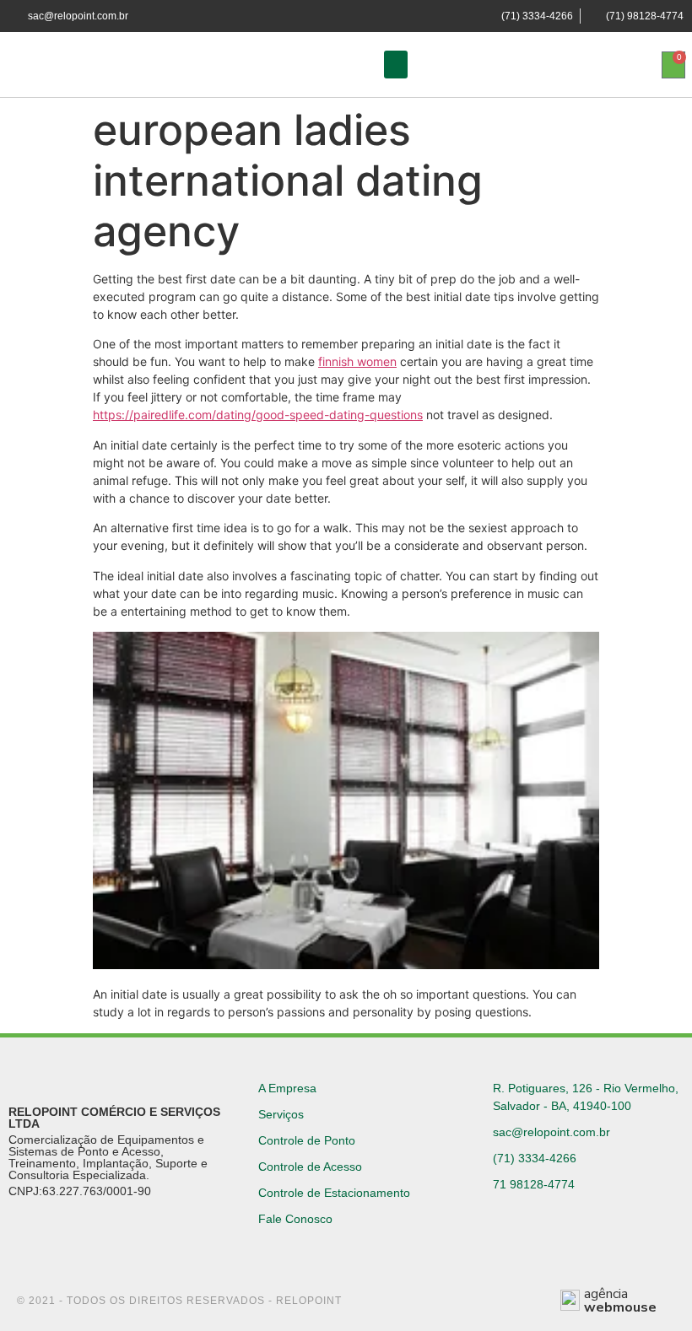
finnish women (357, 361)
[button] (396, 64)
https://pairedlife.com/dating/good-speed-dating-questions (258, 414)
